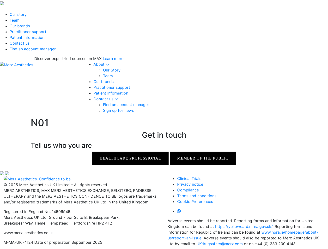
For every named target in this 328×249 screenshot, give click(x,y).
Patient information (27, 37)
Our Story (112, 70)
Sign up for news (118, 110)
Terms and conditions (196, 195)
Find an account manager (33, 49)
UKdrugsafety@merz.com (219, 243)
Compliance (188, 190)
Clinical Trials (189, 178)
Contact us (20, 43)
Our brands (20, 26)
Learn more (113, 58)
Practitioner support (28, 31)
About (99, 64)
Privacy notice (190, 184)
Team (14, 20)
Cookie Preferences (195, 201)
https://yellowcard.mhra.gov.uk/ (244, 226)
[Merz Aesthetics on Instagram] (179, 211)
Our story (18, 14)
